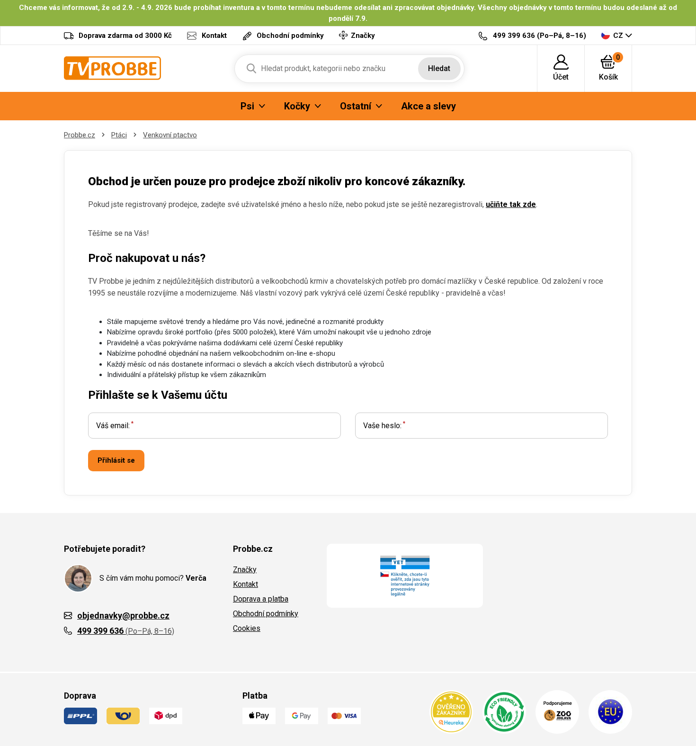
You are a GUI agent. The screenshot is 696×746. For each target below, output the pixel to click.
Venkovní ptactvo (170, 135)
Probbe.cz (79, 135)
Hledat (439, 68)
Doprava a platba (260, 598)
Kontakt (245, 584)
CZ (618, 35)
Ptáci (119, 135)
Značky (245, 569)
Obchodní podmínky (265, 613)
